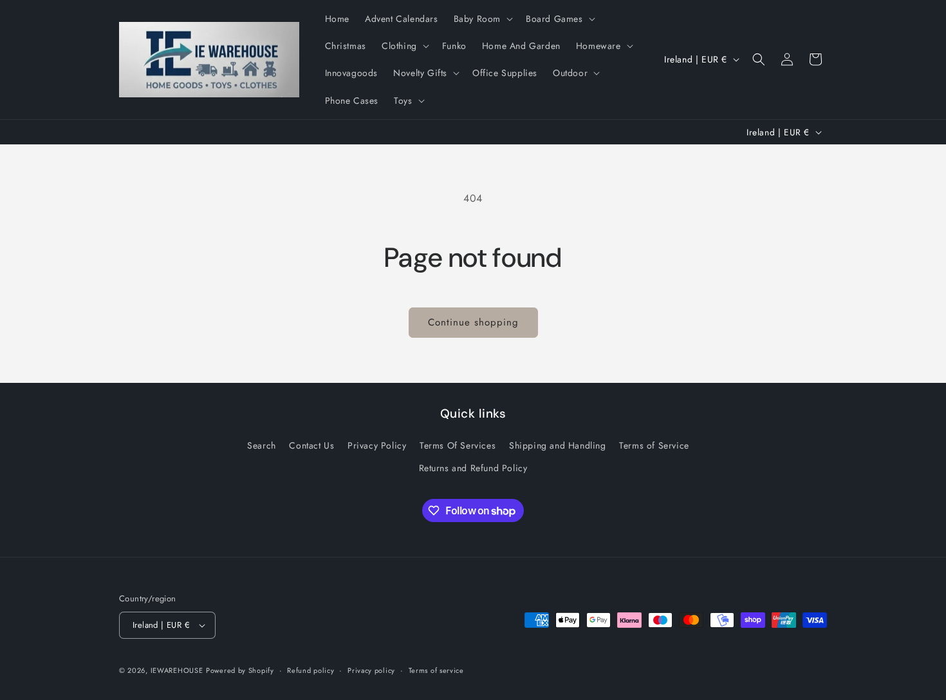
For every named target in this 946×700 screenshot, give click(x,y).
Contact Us (311, 445)
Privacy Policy (377, 445)
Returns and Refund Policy (473, 468)
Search (261, 445)
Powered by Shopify (240, 670)
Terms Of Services (458, 445)
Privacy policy (371, 670)
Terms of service (436, 670)
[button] (482, 18)
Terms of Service (654, 445)
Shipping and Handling (557, 445)
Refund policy (310, 670)
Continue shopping (473, 322)
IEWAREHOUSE (177, 670)
